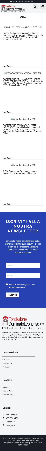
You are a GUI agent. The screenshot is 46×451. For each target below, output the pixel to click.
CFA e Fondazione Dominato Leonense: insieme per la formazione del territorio (20, 172)
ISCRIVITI (12, 295)
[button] (42, 6)
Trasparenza (7, 363)
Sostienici (6, 367)
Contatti (5, 387)
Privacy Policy (7, 391)
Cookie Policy (7, 395)
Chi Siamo (6, 360)
